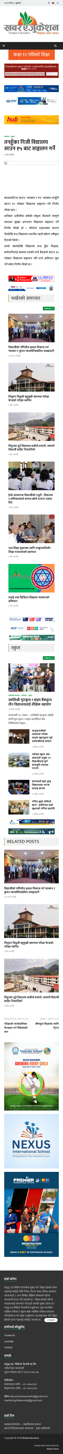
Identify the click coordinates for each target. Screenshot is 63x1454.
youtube (9, 1341)
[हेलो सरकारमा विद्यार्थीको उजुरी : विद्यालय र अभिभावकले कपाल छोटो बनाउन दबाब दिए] (31, 491)
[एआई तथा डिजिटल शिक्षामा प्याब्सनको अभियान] (31, 593)
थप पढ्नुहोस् (51, 1320)
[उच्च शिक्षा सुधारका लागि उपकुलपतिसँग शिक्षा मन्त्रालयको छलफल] (31, 544)
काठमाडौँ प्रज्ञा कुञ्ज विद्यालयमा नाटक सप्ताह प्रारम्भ (41, 785)
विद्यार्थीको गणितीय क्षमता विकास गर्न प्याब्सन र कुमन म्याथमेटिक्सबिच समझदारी (31, 349)
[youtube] (53, 3)
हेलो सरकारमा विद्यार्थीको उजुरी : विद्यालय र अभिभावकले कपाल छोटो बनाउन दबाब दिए (30, 499)
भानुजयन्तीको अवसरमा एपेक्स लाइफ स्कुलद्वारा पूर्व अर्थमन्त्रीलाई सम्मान (42, 736)
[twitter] (58, 3)
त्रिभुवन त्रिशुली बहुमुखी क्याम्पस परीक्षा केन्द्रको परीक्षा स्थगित (28, 398)
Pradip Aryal (53, 1449)
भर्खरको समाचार (14, 695)
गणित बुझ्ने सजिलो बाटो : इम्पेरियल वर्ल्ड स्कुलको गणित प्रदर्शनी (43, 805)
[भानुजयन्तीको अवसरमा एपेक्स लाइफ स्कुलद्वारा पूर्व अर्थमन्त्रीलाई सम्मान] (18, 731)
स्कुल (12, 136)
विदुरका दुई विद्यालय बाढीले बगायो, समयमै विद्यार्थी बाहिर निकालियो (31, 448)
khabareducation (31, 1438)
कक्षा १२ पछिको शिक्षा (31, 55)
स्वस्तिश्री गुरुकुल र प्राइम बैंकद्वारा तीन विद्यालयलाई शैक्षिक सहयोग (30, 702)
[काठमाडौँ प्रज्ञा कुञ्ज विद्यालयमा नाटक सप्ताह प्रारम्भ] (18, 782)
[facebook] (48, 3)
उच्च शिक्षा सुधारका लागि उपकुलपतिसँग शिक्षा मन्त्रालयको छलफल (29, 550)
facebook (9, 1335)
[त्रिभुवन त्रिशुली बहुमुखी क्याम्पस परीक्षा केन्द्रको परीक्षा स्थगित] (31, 393)
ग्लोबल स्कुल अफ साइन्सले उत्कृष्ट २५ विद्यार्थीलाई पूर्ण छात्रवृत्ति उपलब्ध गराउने (41, 761)
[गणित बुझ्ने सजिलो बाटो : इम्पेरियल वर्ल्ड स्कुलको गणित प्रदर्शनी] (18, 802)
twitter (8, 1347)
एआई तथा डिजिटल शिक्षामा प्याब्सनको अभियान (28, 599)
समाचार (7, 136)
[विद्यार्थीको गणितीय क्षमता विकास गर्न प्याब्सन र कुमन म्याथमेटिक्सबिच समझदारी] (31, 343)
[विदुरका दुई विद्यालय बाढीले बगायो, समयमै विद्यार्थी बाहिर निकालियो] (31, 442)
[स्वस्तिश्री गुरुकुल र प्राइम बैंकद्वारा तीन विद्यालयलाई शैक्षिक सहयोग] (31, 665)
